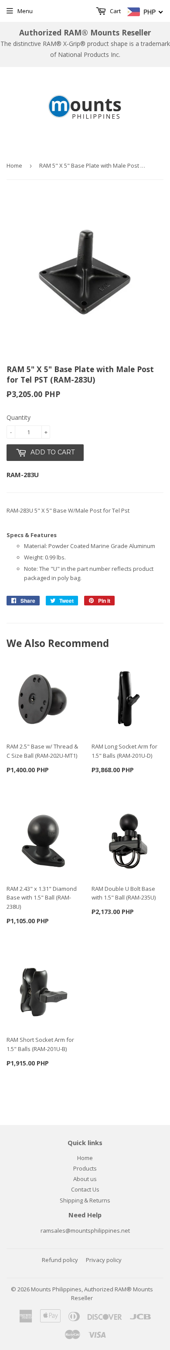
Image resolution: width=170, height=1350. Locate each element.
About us (85, 1179)
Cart (115, 11)
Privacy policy (104, 1260)
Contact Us (85, 1189)
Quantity (19, 417)
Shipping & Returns (85, 1200)
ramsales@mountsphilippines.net (85, 1230)
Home (14, 165)
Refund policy (60, 1260)
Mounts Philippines (56, 1289)
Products (85, 1168)
